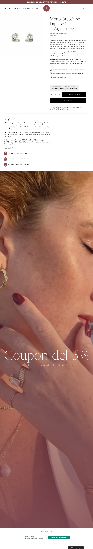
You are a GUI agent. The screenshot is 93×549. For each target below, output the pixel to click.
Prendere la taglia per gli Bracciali (19, 159)
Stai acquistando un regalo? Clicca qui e (64, 87)
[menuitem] (37, 8)
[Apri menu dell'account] (83, 8)
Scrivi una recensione (58, 537)
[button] (53, 33)
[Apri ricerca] (80, 8)
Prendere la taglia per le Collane (18, 165)
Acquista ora (68, 100)
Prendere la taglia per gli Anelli (18, 153)
